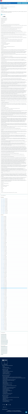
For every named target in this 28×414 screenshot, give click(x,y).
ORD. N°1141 (2, 234)
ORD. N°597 (2, 238)
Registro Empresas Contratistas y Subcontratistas (8, 380)
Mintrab (4, 366)
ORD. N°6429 (2, 280)
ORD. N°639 (2, 243)
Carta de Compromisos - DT (6, 400)
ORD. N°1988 (2, 259)
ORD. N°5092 (2, 285)
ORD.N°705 (2, 220)
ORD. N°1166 (2, 306)
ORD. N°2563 (2, 246)
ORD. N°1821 (2, 264)
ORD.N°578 (2, 224)
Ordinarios (8, 4)
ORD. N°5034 (2, 327)
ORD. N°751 (2, 311)
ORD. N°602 (2, 237)
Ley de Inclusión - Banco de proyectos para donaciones (9, 387)
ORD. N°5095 (2, 286)
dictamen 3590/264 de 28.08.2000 (4, 341)
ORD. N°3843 (2, 272)
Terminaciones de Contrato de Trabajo (7, 384)
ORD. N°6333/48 (3, 205)
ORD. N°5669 (2, 324)
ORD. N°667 (2, 277)
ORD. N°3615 (2, 273)
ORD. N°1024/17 (3, 209)
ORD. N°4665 (3, 14)
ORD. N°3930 (2, 293)
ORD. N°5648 (2, 284)
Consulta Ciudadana (5, 392)
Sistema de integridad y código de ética (7, 390)
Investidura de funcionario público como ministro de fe (9, 379)
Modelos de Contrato (5, 396)
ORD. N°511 (2, 230)
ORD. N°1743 (2, 302)
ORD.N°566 (2, 225)
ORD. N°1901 (2, 298)
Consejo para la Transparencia (6, 372)
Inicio (0, 4)
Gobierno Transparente (5, 370)
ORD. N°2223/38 (3, 201)
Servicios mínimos (5, 381)
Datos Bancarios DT (5, 391)
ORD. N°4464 (2, 271)
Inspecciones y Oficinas (8, 411)
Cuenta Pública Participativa (6, 401)
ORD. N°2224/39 (3, 202)
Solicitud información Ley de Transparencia (8, 371)
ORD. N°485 (2, 314)
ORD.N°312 (2, 229)
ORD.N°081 (2, 216)
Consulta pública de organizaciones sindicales (8, 388)
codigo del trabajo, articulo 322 (4, 349)
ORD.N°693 (2, 221)
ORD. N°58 (2, 316)
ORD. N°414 (2, 315)
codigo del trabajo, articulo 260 (4, 346)
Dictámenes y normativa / (4, 4)
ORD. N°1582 (2, 303)
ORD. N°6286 (2, 319)
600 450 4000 (9, 410)
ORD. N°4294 (2, 290)
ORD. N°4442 (2, 289)
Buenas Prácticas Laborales (6, 376)
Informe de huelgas (5, 378)
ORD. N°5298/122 (3, 210)
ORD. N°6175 (2, 281)
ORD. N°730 (2, 310)
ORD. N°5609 (2, 267)
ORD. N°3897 (2, 294)
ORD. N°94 (2, 255)
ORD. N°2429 (2, 297)
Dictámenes (2, 197)
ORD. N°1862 (2, 263)
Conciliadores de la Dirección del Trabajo (7, 393)
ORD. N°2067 (2, 250)
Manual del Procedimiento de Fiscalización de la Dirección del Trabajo (11, 397)
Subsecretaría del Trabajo (6, 367)
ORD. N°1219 (2, 254)
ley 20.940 (2, 354)
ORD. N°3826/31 (3, 206)
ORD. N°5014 (2, 328)
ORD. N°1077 (2, 307)
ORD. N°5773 (2, 323)
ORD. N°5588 (2, 268)
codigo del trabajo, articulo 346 (4, 350)
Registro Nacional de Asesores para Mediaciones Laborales (9, 385)
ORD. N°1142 (2, 233)
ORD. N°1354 (2, 242)
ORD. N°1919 (2, 260)
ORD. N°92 (2, 241)
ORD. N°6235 (2, 320)
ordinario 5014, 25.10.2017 (3, 337)
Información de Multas (5, 383)
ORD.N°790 (2, 217)
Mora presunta (4, 386)
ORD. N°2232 (2, 276)
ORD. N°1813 (2, 251)
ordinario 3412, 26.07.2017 (3, 336)
